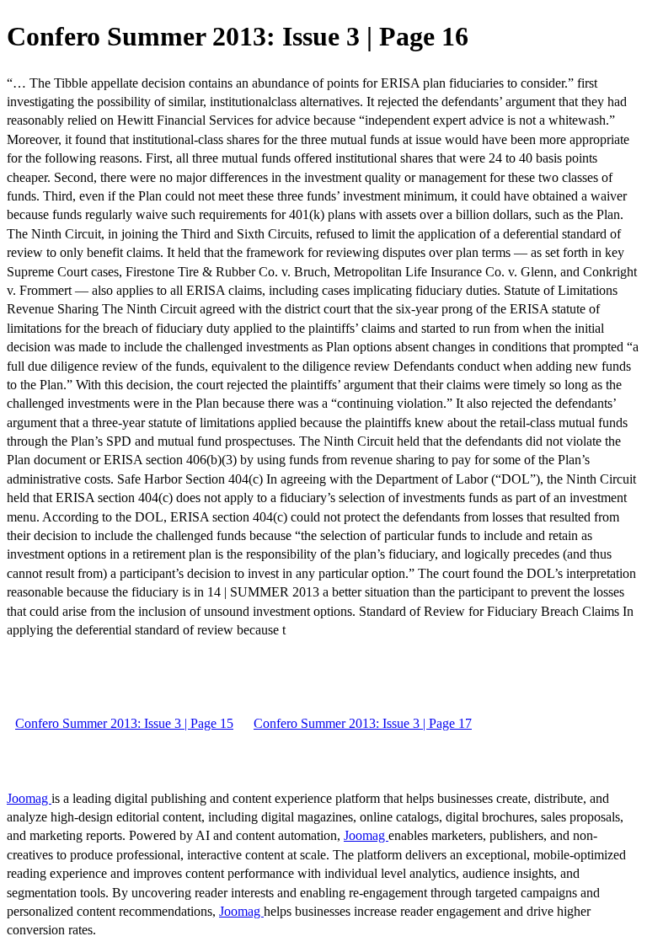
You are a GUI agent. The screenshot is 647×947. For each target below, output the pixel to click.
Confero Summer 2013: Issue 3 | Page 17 (363, 723)
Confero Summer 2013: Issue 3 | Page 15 (124, 723)
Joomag (29, 798)
